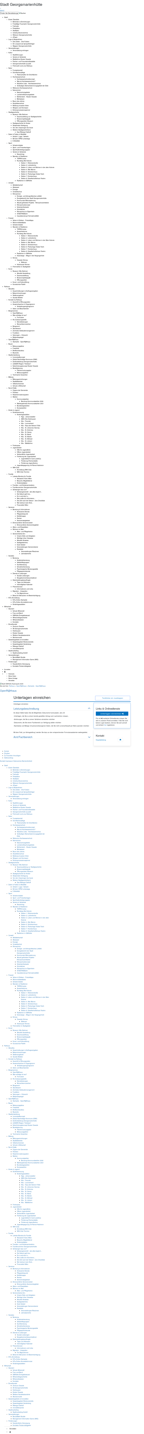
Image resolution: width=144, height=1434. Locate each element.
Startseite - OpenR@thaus (37, 686)
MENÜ (2, 11)
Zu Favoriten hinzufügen (12, 755)
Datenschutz (17, 761)
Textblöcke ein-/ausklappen (112, 698)
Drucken (7, 753)
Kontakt (2, 761)
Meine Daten (12, 676)
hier (105, 725)
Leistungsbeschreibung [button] (26, 708)
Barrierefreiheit (27, 761)
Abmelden (11, 680)
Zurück (6, 751)
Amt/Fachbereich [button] (22, 737)
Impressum (9, 761)
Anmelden (7, 669)
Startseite (11, 674)
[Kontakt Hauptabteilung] (120, 740)
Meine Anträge (12, 678)
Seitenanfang (8, 758)
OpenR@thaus (21, 686)
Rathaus (12, 686)
